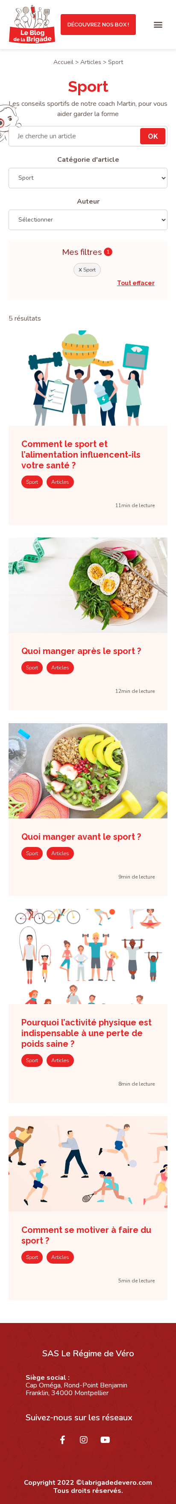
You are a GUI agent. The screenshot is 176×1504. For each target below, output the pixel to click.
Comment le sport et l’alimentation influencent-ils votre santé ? (81, 454)
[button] (158, 25)
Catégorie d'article (88, 159)
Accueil (63, 62)
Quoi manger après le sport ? (81, 651)
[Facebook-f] (66, 1444)
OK (153, 136)
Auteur (88, 201)
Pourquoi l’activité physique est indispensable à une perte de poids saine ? (86, 1033)
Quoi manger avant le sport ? (81, 837)
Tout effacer (136, 283)
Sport (87, 269)
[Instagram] (88, 1444)
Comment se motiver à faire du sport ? (86, 1235)
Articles (90, 62)
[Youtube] (109, 1444)
